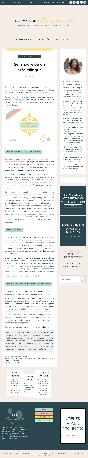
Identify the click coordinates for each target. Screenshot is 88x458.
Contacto (44, 410)
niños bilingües (14, 360)
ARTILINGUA (44, 420)
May (65, 453)
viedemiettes (76, 453)
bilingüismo (26, 358)
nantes (7, 360)
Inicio (4, 2)
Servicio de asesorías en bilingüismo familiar (16, 375)
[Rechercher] (83, 279)
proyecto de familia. (13, 90)
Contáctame (73, 435)
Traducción (43, 39)
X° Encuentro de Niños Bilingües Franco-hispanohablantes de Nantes (44, 375)
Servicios (32, 2)
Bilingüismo (62, 39)
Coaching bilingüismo (54, 2)
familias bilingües (48, 358)
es (85, 2)
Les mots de (44, 21)
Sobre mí (17, 2)
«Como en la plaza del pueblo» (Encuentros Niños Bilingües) (30, 379)
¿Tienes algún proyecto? (73, 423)
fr (81, 2)
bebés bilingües (17, 358)
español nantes (36, 358)
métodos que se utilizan (38, 93)
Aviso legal (44, 455)
